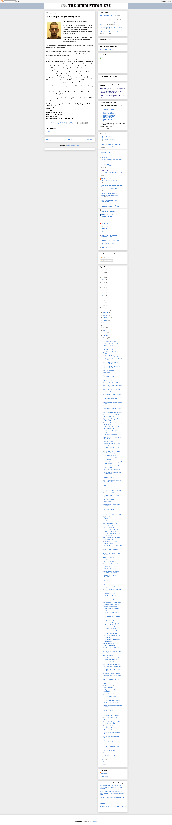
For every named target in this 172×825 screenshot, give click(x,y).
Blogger (95, 821)
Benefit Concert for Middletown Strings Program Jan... (111, 550)
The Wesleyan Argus (106, 151)
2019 (103, 287)
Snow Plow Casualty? (108, 370)
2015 (103, 297)
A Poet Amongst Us (108, 729)
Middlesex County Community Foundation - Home (109, 215)
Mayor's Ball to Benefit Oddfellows (112, 563)
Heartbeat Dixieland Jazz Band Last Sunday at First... (112, 590)
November (106, 312)
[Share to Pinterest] (87, 123)
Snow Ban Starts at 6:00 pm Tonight (112, 602)
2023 (103, 277)
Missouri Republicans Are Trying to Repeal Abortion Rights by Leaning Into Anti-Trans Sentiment (111, 787)
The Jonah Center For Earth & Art (111, 144)
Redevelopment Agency (109, 110)
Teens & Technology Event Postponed (112, 412)
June (104, 325)
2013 (103, 302)
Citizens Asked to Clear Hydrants (111, 389)
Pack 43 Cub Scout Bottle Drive (111, 702)
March (105, 333)
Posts (103, 257)
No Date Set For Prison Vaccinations (110, 165)
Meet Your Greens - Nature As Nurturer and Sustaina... (110, 644)
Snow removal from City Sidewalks (112, 599)
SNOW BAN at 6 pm (108, 499)
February (105, 335)
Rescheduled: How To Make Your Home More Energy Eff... (111, 530)
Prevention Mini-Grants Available (111, 700)
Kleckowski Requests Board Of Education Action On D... (111, 605)
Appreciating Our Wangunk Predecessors (111, 146)
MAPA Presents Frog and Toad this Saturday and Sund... (112, 476)
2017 (103, 292)
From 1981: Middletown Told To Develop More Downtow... (111, 658)
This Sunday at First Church (110, 566)
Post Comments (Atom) (73, 145)
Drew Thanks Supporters (109, 655)
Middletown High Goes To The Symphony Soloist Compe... (111, 448)
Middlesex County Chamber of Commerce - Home (109, 236)
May (104, 327)
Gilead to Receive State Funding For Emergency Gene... (112, 480)
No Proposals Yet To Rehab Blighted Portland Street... (112, 726)
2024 (103, 275)
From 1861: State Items (109, 750)
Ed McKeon (104, 773)
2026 (103, 269)
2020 (103, 285)
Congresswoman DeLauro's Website (111, 240)
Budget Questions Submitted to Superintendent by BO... (111, 613)
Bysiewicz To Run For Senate (110, 523)
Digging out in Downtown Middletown (109, 575)
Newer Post (49, 139)
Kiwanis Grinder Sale (108, 561)
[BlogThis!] (82, 123)
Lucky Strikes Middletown (109, 455)
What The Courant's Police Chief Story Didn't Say (111, 534)
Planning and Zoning (109, 115)
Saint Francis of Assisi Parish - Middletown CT (109, 200)
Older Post (90, 139)
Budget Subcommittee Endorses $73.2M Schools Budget (111, 627)
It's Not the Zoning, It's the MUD (109, 180)
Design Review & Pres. (109, 112)
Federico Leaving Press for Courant (112, 679)
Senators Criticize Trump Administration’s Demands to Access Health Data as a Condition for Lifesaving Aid (113, 808)
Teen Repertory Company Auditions (112, 630)
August (105, 320)
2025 (103, 272)
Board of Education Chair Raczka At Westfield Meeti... (112, 363)
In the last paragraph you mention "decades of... (112, 31)
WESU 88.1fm (105, 223)
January (105, 338)
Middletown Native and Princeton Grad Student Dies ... (111, 670)
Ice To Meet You (107, 521)
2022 (103, 280)
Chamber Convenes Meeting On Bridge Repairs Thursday (111, 609)
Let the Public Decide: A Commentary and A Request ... (112, 617)
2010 (103, 759)
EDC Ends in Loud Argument (110, 633)
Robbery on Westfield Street (110, 587)
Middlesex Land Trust (107, 171)
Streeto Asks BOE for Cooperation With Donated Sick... (111, 427)
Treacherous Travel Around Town (111, 383)
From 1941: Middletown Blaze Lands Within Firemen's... (112, 546)
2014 (103, 300)
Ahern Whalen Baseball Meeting (109, 188)
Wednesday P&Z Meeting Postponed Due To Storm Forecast (112, 623)
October (105, 315)
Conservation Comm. (108, 109)
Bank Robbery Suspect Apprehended (112, 664)
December (106, 310)
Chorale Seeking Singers (109, 593)
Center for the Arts (106, 220)
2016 (103, 295)
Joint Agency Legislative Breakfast (111, 673)
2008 (103, 764)
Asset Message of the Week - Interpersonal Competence (110, 340)
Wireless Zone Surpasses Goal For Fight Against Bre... (111, 466)
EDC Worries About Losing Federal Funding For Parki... (112, 636)
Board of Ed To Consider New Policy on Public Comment (112, 386)
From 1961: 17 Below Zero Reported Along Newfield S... (112, 462)
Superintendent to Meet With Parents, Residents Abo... (112, 458)
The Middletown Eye (104, 78)
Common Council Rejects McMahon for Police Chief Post (112, 722)
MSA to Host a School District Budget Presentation (110, 508)
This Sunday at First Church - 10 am (112, 490)
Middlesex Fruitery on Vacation (111, 715)
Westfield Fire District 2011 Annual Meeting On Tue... (112, 379)
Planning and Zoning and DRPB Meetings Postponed (111, 415)
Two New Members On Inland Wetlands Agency (110, 686)
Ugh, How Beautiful (108, 406)
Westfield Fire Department (108, 231)
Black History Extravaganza (110, 434)
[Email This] (80, 123)
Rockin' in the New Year (109, 755)
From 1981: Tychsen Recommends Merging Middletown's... (111, 367)
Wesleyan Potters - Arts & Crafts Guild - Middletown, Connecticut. (112, 210)
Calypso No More (107, 744)
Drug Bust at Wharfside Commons (111, 493)
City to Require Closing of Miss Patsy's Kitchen (111, 419)
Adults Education (107, 568)
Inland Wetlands (107, 118)
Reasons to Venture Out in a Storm (111, 662)
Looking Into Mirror (108, 441)
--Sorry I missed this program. (107, 20)
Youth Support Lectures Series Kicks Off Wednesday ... (112, 472)
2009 (103, 761)
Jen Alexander (104, 776)
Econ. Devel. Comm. (108, 113)
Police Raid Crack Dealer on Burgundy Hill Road (110, 709)
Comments (105, 260)
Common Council (108, 121)
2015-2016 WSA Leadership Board (109, 195)
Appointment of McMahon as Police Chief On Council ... (112, 740)
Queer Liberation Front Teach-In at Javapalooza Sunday (112, 375)
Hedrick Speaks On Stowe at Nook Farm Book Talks (111, 542)
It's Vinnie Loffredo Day (109, 713)
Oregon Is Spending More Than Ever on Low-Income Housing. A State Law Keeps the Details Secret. (112, 793)
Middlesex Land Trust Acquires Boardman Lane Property (111, 571)
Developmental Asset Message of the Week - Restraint (112, 690)
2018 (103, 290)
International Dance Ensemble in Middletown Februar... (111, 496)
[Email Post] (77, 123)
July (104, 322)
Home (70, 139)
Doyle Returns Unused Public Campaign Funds (110, 558)
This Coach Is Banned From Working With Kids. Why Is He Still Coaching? (112, 798)
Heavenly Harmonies (108, 512)
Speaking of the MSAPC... (109, 694)
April (104, 330)
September (106, 317)
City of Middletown (106, 247)
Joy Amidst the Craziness (109, 620)
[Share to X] (84, 123)
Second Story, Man (107, 392)
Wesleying (104, 157)
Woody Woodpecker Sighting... (111, 356)
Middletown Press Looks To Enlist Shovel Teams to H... (111, 344)
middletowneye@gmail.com (107, 49)
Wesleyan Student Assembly (109, 193)
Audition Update (107, 501)
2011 (103, 307)
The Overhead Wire (106, 179)
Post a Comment (52, 131)
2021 (103, 282)
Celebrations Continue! (108, 753)
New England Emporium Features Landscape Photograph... (111, 452)
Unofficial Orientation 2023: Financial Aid (111, 159)
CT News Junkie (105, 164)
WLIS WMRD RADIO (107, 243)
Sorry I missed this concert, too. (108, 15)
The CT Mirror (105, 136)
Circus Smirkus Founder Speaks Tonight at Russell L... (111, 348)
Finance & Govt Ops (108, 116)
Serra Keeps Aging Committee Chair (112, 666)
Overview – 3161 (105, 152)
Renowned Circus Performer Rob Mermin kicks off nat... (111, 526)
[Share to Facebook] (86, 123)
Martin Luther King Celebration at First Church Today (111, 538)
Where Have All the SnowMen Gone (112, 488)
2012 (103, 305)
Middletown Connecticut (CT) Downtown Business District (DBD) (110, 205)
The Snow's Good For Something (111, 469)
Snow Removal (106, 372)
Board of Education (108, 119)
